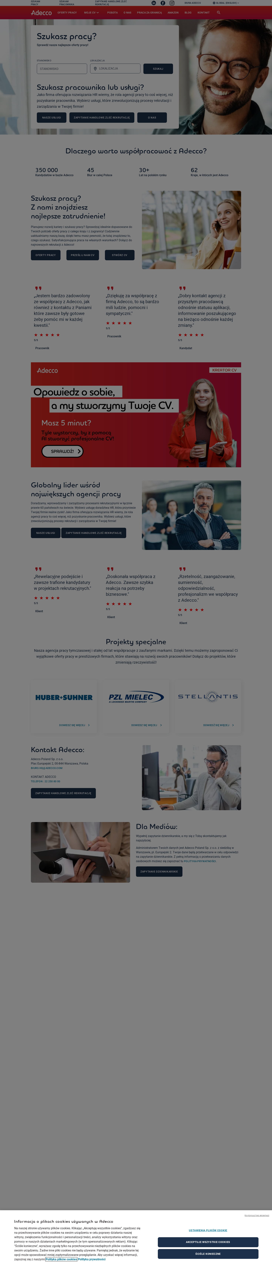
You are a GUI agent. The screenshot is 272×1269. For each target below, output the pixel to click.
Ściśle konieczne (208, 1253)
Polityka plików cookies (61, 1259)
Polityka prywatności (91, 1259)
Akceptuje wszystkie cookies (208, 1242)
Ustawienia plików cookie (208, 1230)
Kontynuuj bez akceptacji (257, 1215)
